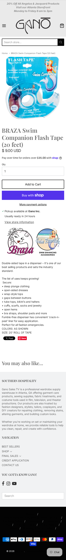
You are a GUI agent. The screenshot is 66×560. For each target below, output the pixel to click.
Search (30, 514)
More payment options (33, 204)
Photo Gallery (48, 524)
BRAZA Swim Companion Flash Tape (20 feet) (33, 53)
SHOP (5, 451)
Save (23, 338)
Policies (12, 528)
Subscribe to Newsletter (33, 531)
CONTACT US (10, 465)
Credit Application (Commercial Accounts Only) (30, 517)
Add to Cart (33, 184)
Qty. (4, 164)
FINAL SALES (10, 455)
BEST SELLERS (11, 446)
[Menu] (8, 25)
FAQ (7, 524)
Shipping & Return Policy (38, 528)
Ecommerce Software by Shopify (42, 551)
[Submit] (61, 42)
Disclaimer (52, 521)
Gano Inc (19, 551)
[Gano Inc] (33, 26)
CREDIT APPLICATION (15, 460)
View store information (19, 222)
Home (5, 53)
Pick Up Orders (25, 524)
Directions (34, 521)
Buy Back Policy (12, 521)
